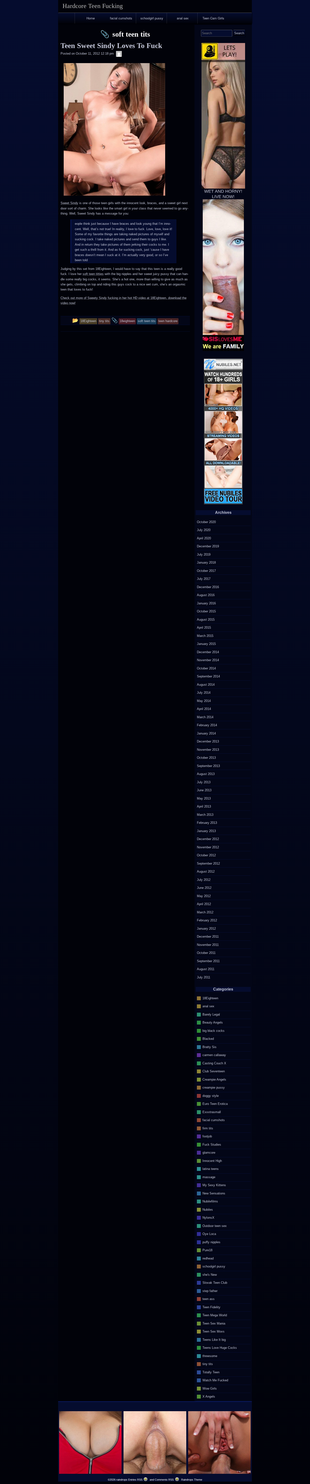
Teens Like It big (214, 1339)
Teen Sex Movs (213, 1331)
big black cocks (213, 1030)
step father (209, 1290)
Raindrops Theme (191, 1479)
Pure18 (207, 1250)
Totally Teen (210, 1372)
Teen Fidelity (211, 1307)
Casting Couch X (214, 1063)
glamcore (208, 1152)
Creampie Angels (214, 1079)
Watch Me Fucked (215, 1380)
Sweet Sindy (69, 203)
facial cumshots (121, 18)
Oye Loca (209, 1234)
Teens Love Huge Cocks (219, 1348)
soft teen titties (93, 274)
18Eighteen (210, 998)
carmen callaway (214, 1055)
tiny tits (207, 1364)
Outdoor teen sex (214, 1225)
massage (208, 1177)
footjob (207, 1136)
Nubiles (207, 1209)
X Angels (208, 1396)
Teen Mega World (214, 1315)
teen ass (208, 1299)
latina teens (210, 1169)
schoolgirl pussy (151, 18)
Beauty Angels (212, 1022)
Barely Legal (211, 1014)
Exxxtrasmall (211, 1112)
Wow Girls (209, 1388)
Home (90, 18)
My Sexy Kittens (214, 1185)
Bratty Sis (209, 1047)
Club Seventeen (213, 1071)
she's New (209, 1274)
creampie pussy (213, 1087)
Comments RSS (164, 1479)
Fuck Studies (211, 1144)
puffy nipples (211, 1242)
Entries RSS (135, 1479)
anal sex (183, 18)
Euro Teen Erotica (215, 1104)
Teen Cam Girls (213, 18)
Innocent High (212, 1160)
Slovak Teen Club (214, 1282)
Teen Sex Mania (213, 1323)
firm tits (207, 1128)
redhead (208, 1258)
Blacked (208, 1039)
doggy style (210, 1095)
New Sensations (213, 1193)
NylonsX (208, 1217)
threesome (209, 1356)
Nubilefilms (210, 1201)
